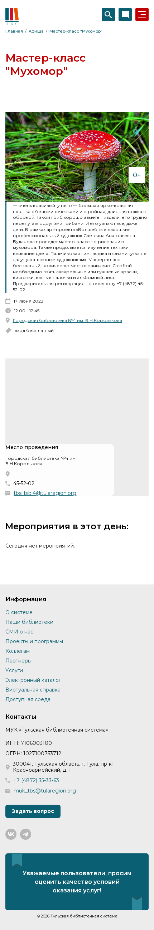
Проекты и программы (34, 641)
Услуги (14, 670)
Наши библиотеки (29, 622)
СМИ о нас (19, 631)
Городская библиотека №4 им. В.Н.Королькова (67, 320)
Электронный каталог (33, 680)
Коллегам (17, 651)
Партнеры (18, 660)
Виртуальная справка (33, 689)
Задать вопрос (33, 811)
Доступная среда (27, 699)
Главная (14, 31)
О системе (19, 612)
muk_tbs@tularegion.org (45, 791)
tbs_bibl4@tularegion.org (45, 493)
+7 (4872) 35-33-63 (36, 780)
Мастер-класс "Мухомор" (75, 31)
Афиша (36, 31)
